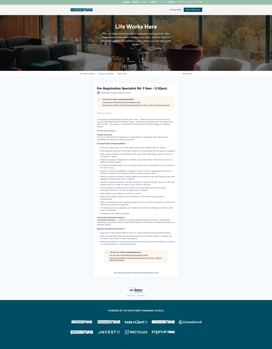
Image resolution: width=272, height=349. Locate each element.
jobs (122, 74)
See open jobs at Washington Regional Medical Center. (121, 102)
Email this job (104, 130)
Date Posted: (139, 124)
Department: (154, 122)
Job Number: (114, 124)
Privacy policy (131, 295)
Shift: (99, 124)
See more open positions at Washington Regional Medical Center (136, 272)
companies (106, 74)
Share (112, 131)
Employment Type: (154, 119)
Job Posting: (102, 119)
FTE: (106, 124)
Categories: (158, 124)
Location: (100, 122)
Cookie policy (141, 295)
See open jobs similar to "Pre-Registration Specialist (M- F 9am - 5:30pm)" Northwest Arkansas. (136, 105)
